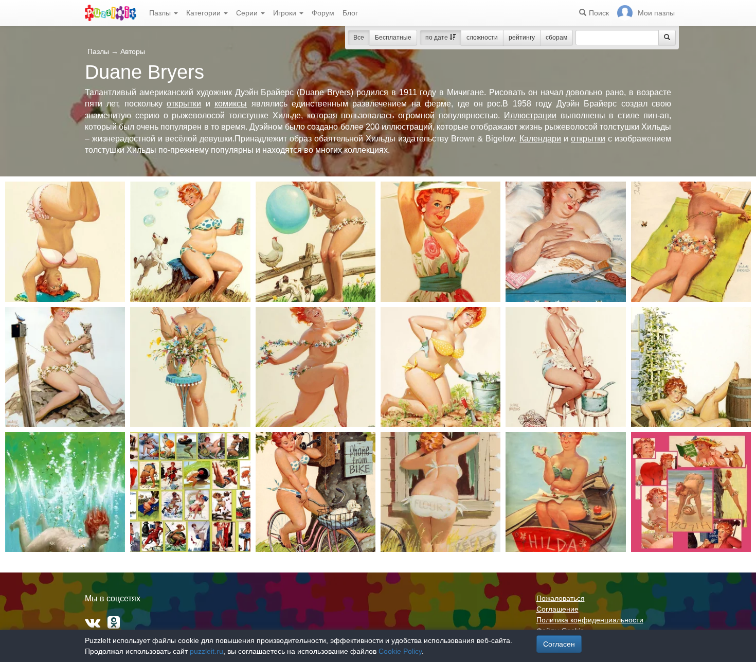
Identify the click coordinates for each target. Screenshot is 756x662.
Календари (540, 138)
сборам (556, 37)
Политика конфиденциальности (589, 620)
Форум (323, 13)
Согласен (559, 644)
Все (358, 37)
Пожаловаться (560, 598)
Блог (350, 13)
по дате (437, 37)
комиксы (230, 103)
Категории (204, 13)
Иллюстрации (530, 115)
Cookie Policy (400, 651)
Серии (248, 13)
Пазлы (161, 13)
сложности (482, 37)
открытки (184, 103)
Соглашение (557, 609)
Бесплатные (393, 37)
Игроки (285, 13)
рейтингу (522, 37)
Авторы (132, 51)
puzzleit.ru (206, 651)
